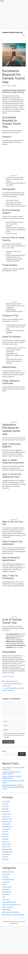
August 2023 (6, 854)
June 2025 (5, 806)
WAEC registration (7, 907)
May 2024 (5, 836)
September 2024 (7, 826)
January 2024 (6, 846)
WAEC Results (6, 909)
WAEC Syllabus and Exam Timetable (13, 914)
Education (5, 877)
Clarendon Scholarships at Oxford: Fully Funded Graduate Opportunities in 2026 (13, 787)
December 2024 (7, 819)
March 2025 (5, 811)
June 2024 (5, 834)
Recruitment (5, 889)
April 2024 (5, 839)
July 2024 (5, 831)
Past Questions (6, 887)
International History (8, 879)
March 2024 (5, 841)
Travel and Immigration (11, 681)
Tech (3, 897)
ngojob (4, 884)
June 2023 (5, 859)
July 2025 (5, 804)
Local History (6, 882)
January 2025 (6, 816)
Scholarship (5, 894)
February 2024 (6, 844)
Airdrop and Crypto (8, 871)
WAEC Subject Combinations (10, 912)
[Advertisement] (14, 16)
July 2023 (5, 856)
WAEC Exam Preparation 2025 (11, 904)
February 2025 (6, 814)
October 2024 (6, 824)
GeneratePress (14, 923)
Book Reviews (6, 874)
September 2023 (7, 851)
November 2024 (7, 821)
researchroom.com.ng (12, 32)
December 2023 (7, 849)
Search (4, 751)
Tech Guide (5, 899)
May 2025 (5, 809)
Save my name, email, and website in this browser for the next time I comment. (14, 735)
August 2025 (6, 801)
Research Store (6, 892)
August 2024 (6, 829)
